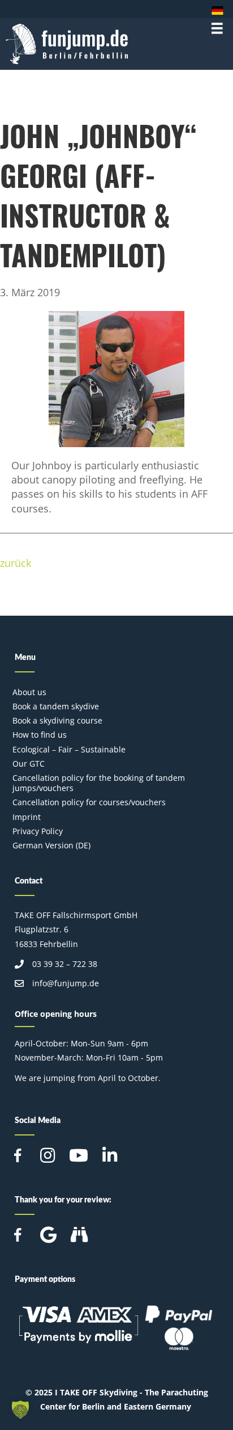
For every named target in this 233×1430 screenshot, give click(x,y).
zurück (15, 563)
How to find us (39, 734)
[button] (20, 1409)
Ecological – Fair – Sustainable (69, 749)
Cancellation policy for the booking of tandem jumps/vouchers (98, 782)
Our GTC (28, 763)
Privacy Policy (37, 831)
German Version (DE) (51, 845)
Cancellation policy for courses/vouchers (89, 802)
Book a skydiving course (57, 720)
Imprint (26, 816)
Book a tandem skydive (55, 706)
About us (29, 692)
